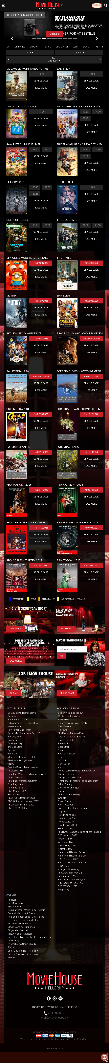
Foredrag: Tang (15, 787)
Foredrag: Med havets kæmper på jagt (27, 774)
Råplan (61, 791)
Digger (61, 757)
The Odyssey (14, 736)
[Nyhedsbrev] (60, 998)
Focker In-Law (65, 838)
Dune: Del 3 (63, 866)
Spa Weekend (65, 726)
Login (75, 46)
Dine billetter (62, 46)
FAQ (96, 46)
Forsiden (12, 899)
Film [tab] (29, 52)
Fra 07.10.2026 (40, 414)
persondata (62, 1032)
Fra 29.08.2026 (40, 263)
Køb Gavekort (15, 906)
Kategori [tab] (78, 52)
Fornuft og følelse (67, 815)
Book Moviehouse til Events (21, 913)
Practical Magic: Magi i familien (23, 767)
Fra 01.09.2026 (40, 300)
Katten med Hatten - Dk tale (71, 852)
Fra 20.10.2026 (91, 414)
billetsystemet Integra (62, 1039)
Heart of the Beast (67, 753)
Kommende (19, 46)
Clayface (62, 811)
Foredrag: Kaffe (15, 784)
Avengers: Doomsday (68, 869)
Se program (67, 693)
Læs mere (55, 34)
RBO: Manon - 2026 (17, 791)
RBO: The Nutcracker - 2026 (21, 798)
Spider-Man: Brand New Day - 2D (24, 733)
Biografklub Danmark (18, 930)
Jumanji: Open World (68, 876)
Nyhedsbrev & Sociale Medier (22, 944)
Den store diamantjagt (69, 787)
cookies (72, 1032)
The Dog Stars (15, 747)
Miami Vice (63, 889)
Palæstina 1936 (15, 770)
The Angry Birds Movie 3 (70, 872)
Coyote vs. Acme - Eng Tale (72, 736)
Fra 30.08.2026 (40, 338)
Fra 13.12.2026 (40, 527)
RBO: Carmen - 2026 (18, 794)
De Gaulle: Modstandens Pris (22, 713)
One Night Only (15, 743)
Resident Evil (64, 743)
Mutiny (11, 764)
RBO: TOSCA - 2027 (17, 808)
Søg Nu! (14, 693)
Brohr (60, 750)
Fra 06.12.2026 (91, 490)
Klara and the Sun (66, 818)
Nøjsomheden (15, 726)
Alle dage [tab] (53, 59)
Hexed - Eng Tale (66, 845)
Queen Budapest (16, 777)
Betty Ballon (64, 764)
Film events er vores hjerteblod (23, 920)
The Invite (12, 753)
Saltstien (12, 716)
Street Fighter (65, 801)
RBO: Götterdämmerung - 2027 (23, 801)
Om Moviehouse (16, 903)
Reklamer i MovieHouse (19, 923)
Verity (61, 767)
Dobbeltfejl (63, 747)
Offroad (62, 760)
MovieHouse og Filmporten (21, 927)
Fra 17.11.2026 (91, 452)
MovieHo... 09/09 (91, 338)
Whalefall (62, 798)
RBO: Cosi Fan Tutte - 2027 (21, 804)
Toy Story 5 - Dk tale (18, 719)
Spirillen (11, 750)
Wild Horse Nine (66, 842)
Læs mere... (16, 628)
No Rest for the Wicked (69, 716)
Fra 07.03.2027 (91, 527)
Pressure (62, 730)
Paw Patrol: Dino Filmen (19, 730)
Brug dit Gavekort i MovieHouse (23, 954)
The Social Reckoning (69, 794)
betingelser (50, 1032)
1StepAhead (83, 1039)
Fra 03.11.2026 (40, 452)
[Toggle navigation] (105, 5)
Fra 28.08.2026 (91, 263)
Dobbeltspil (13, 740)
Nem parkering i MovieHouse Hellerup (26, 910)
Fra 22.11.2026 (40, 490)
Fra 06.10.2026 (91, 376)
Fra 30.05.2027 (91, 565)
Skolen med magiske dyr (20, 760)
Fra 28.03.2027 (40, 565)
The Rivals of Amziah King (71, 733)
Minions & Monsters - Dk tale (22, 757)
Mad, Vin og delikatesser (20, 933)
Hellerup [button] (50, 4)
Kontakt (47, 46)
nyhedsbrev (38, 1032)
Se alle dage (40, 80)
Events (85, 46)
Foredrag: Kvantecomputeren (22, 781)
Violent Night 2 (65, 849)
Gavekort (34, 46)
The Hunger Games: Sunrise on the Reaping (79, 832)
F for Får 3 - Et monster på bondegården (78, 781)
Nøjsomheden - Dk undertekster (23, 723)
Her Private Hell (65, 804)
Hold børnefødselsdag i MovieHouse (26, 916)
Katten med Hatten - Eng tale (72, 855)
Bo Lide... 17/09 (41, 376)
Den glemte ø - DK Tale (69, 777)
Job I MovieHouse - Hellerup (22, 950)
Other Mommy (65, 784)
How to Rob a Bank (67, 825)
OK (61, 656)
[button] (11, 39)
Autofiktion (63, 719)
